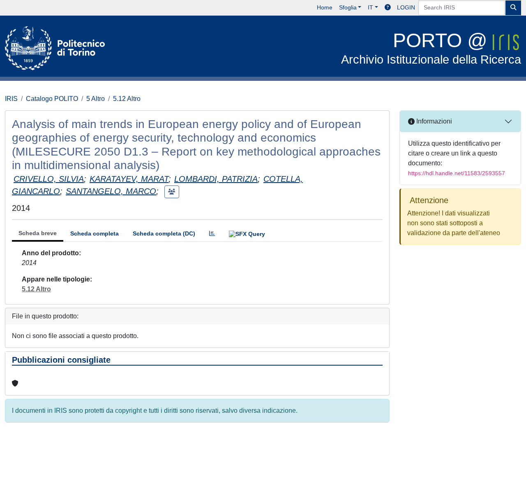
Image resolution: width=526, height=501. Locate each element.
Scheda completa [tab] (94, 233)
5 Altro (95, 98)
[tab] (212, 233)
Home (324, 7)
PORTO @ (431, 48)
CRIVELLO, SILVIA (49, 178)
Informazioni (433, 121)
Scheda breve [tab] (37, 233)
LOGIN (406, 7)
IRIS (11, 98)
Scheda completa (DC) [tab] (164, 233)
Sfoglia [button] (348, 7)
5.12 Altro (127, 98)
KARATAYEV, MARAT (129, 178)
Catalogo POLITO (52, 98)
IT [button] (370, 7)
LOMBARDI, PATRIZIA (216, 178)
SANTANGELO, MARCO (111, 191)
